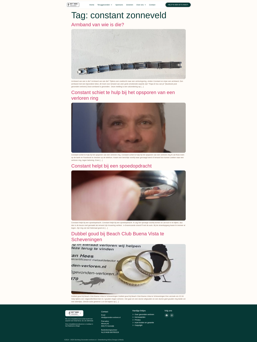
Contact (152, 5)
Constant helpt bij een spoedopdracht (111, 166)
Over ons (140, 5)
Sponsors (119, 5)
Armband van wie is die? (97, 24)
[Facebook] (166, 315)
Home (91, 5)
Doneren (129, 5)
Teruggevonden (103, 5)
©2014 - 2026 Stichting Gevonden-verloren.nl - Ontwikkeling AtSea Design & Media (94, 340)
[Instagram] (172, 315)
